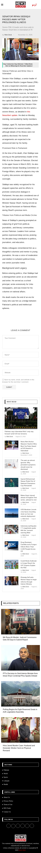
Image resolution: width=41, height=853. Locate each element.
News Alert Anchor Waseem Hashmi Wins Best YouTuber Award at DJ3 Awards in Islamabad (29, 446)
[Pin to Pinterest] (28, 323)
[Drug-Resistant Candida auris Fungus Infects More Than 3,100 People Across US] (11, 545)
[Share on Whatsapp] (34, 323)
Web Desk (8, 35)
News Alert (22, 850)
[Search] (39, 4)
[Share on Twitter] (23, 323)
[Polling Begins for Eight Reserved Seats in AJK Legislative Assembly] (20, 694)
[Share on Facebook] (17, 323)
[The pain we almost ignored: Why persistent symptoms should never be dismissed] (11, 463)
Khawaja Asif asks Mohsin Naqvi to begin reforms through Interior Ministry (29, 580)
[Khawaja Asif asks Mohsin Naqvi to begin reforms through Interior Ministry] (11, 580)
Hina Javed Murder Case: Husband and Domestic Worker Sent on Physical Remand (19, 748)
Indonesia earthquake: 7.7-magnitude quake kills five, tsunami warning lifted (29, 529)
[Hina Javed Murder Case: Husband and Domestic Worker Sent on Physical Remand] (20, 730)
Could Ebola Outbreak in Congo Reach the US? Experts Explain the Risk (29, 564)
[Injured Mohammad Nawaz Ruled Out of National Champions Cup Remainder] (11, 482)
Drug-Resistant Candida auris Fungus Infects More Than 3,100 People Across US (29, 546)
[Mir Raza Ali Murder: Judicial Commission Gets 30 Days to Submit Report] (20, 621)
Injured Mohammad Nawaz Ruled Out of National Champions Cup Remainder (28, 482)
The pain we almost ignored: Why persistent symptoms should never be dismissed (28, 464)
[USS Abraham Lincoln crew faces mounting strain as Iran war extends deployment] (11, 513)
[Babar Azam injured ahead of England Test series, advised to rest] (11, 498)
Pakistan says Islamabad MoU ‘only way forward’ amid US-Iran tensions (19, 433)
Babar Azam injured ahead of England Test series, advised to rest (29, 497)
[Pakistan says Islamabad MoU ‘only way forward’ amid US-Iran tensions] (21, 418)
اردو (34, 4)
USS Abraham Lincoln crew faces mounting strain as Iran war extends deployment (28, 513)
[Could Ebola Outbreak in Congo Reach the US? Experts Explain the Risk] (11, 564)
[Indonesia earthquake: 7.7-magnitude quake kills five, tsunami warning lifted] (11, 529)
